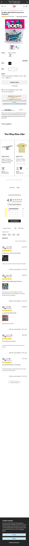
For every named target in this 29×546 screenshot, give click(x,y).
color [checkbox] (14, 234)
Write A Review (15, 221)
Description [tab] (8, 109)
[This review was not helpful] (25, 269)
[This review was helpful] (22, 269)
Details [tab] (21, 109)
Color (3, 53)
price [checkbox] (18, 234)
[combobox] (21, 241)
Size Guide (25, 60)
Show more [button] (5, 238)
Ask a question (7, 124)
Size (2, 63)
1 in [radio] (10, 63)
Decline (14, 538)
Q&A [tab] (18, 187)
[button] (2, 6)
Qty (2, 69)
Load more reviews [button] (14, 382)
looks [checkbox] (9, 234)
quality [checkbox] (4, 234)
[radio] (10, 55)
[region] (14, 209)
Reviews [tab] (12, 187)
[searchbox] (8, 228)
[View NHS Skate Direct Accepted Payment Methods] (14, 3)
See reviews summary (21, 16)
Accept (14, 534)
